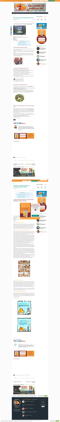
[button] (35, 208)
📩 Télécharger (35, 215)
